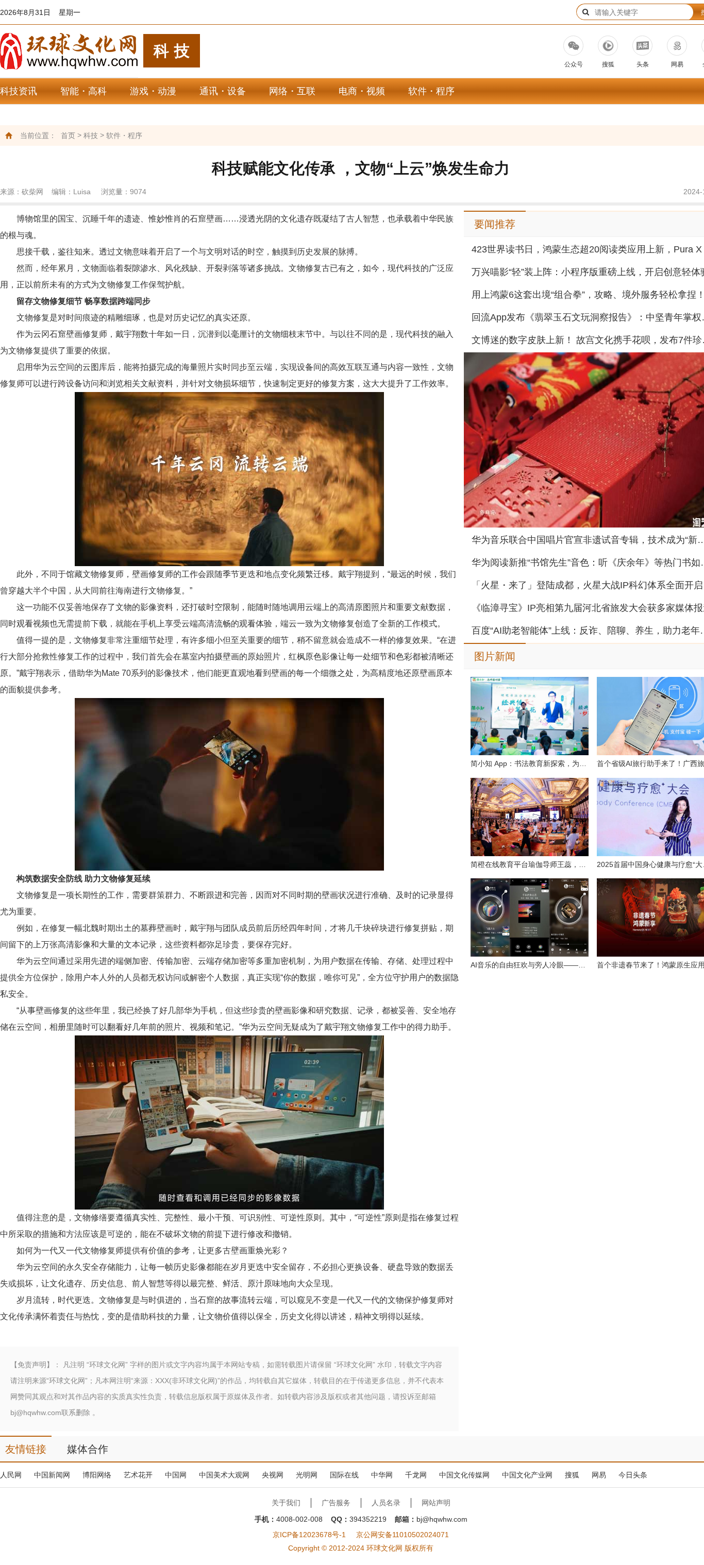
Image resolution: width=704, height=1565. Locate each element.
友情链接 (25, 1449)
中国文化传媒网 (464, 1475)
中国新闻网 (52, 1475)
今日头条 (632, 1475)
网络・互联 (292, 91)
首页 (68, 135)
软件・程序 (431, 91)
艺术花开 (138, 1475)
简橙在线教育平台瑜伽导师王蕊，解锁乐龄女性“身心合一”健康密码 (530, 864)
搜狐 (572, 1475)
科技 (90, 135)
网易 (599, 1475)
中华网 (382, 1475)
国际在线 (344, 1475)
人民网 (11, 1475)
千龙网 (416, 1475)
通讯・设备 (222, 91)
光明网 (306, 1475)
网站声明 (436, 1503)
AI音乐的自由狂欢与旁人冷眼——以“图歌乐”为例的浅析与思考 (530, 965)
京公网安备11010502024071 (402, 1534)
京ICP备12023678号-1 (309, 1534)
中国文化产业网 (527, 1475)
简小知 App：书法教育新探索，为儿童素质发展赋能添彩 (530, 763)
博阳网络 (96, 1475)
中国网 (176, 1475)
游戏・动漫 (153, 91)
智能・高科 (83, 91)
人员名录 (386, 1503)
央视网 (272, 1475)
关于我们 (286, 1503)
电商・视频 (362, 91)
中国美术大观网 (224, 1475)
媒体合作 (87, 1449)
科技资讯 (18, 91)
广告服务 (336, 1503)
